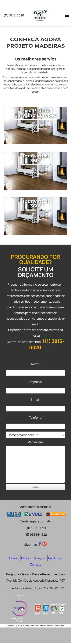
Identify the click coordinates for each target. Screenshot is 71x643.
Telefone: (35, 417)
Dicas (25, 558)
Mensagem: (35, 442)
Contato (35, 564)
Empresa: (35, 382)
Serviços (39, 558)
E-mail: (36, 399)
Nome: (35, 364)
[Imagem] (65, 15)
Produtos (54, 558)
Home (13, 558)
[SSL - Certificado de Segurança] (62, 609)
